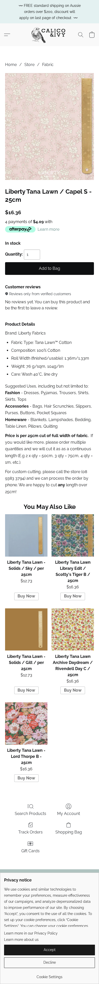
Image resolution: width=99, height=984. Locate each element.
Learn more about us (21, 940)
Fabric (48, 64)
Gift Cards (30, 850)
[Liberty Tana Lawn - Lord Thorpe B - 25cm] (26, 723)
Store (29, 64)
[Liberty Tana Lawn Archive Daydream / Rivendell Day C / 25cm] (73, 629)
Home (11, 64)
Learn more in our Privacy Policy (31, 933)
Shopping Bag (68, 832)
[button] (49, 34)
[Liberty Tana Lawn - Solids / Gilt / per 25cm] (26, 629)
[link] (49, 975)
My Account (68, 813)
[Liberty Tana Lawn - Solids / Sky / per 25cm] (26, 535)
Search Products (30, 813)
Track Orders (30, 832)
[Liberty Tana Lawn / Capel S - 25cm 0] (49, 126)
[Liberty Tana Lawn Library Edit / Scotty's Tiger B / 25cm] (73, 535)
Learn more (48, 229)
